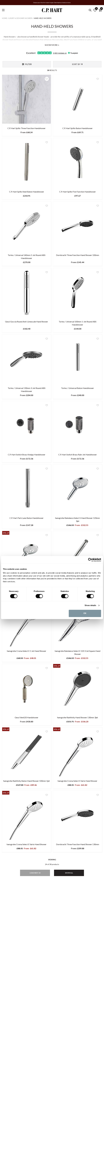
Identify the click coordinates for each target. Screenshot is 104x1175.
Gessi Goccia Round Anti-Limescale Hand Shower (26, 321)
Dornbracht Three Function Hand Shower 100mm (77, 255)
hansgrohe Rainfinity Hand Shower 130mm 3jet (77, 717)
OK (84, 613)
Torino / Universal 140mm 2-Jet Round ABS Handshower (26, 256)
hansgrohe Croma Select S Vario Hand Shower (77, 781)
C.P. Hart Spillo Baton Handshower (77, 128)
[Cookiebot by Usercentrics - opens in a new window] (90, 560)
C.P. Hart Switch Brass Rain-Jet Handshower (77, 454)
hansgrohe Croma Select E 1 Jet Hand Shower (26, 651)
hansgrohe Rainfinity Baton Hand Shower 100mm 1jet (26, 781)
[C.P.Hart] (52, 10)
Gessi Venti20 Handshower (26, 717)
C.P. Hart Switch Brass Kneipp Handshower (26, 454)
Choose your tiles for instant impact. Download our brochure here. (52, 2)
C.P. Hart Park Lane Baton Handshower (27, 518)
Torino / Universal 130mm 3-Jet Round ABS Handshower (26, 389)
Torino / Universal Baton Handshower (77, 388)
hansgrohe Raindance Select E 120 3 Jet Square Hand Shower (77, 652)
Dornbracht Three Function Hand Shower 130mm (77, 844)
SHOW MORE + (52, 45)
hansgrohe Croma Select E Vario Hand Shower (26, 844)
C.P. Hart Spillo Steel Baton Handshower (26, 191)
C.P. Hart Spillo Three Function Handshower (26, 128)
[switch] (39, 596)
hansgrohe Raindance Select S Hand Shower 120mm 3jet (77, 519)
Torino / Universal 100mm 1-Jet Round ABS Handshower (77, 323)
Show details (90, 605)
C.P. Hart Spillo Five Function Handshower (77, 191)
